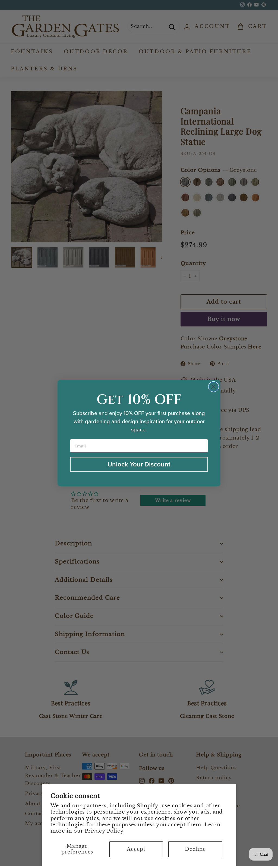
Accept (136, 849)
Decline (195, 849)
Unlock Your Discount (139, 464)
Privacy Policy (104, 831)
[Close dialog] (213, 386)
